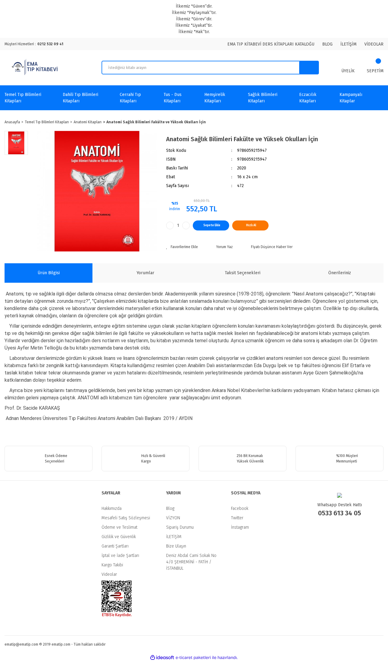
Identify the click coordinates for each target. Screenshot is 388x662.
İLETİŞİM (348, 44)
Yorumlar (145, 272)
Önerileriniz (339, 272)
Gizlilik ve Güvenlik (119, 536)
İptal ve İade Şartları (120, 555)
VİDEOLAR (373, 44)
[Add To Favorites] (182, 247)
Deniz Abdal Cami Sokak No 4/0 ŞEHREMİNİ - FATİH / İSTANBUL (191, 562)
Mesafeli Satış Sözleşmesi (126, 517)
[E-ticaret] (193, 657)
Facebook (239, 508)
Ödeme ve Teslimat (119, 527)
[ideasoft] (162, 657)
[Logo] (35, 67)
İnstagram (240, 527)
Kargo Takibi (112, 565)
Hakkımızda (112, 508)
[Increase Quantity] (186, 225)
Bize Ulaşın (176, 546)
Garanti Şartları (115, 546)
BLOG (327, 44)
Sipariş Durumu (180, 527)
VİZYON (173, 517)
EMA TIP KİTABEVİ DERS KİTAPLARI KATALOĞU (270, 44)
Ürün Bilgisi (49, 272)
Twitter (237, 517)
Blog (170, 508)
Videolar (109, 574)
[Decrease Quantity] (170, 225)
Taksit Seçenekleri (242, 272)
